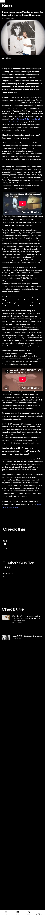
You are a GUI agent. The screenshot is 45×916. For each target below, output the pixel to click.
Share (8, 58)
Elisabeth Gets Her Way (18, 564)
